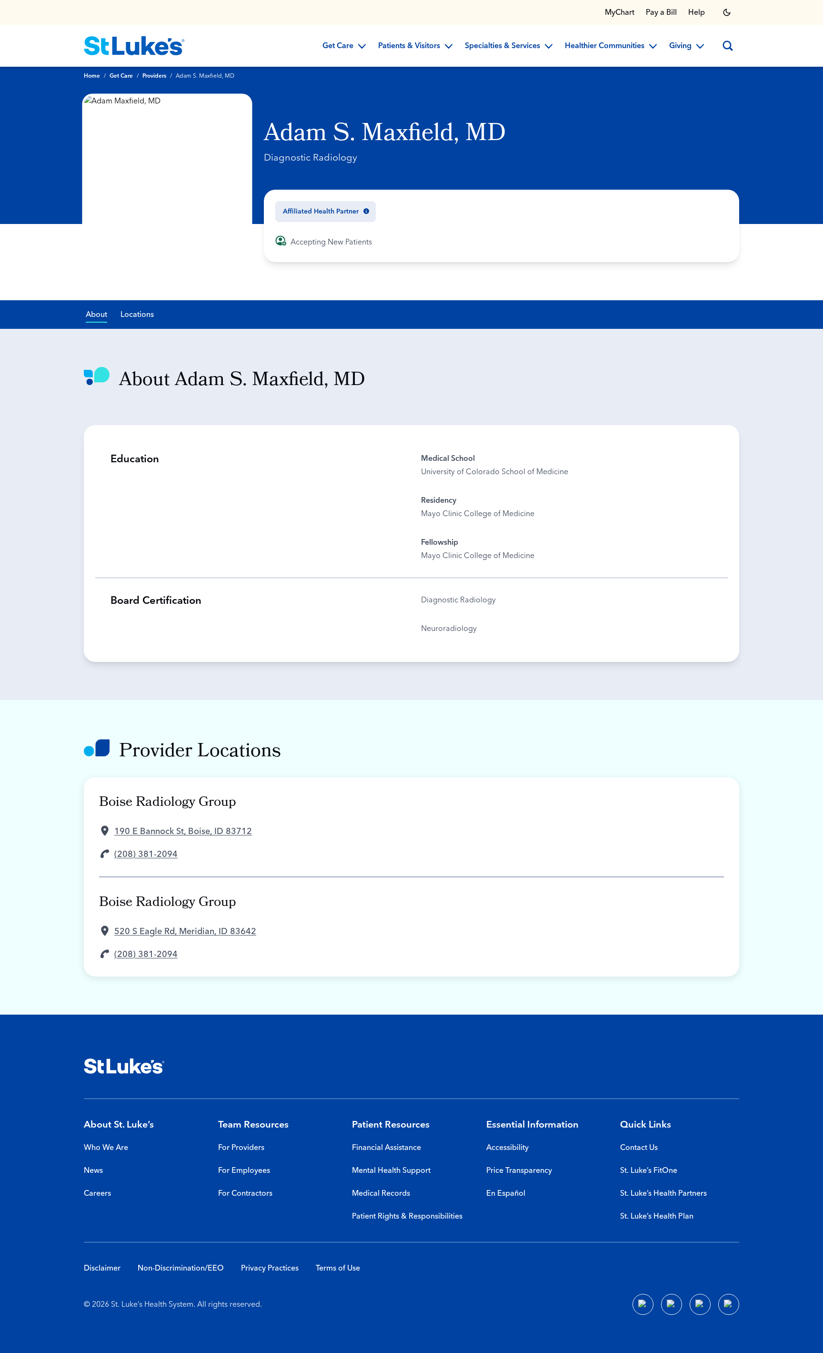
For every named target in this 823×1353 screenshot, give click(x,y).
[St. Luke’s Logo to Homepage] (134, 45)
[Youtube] (700, 1304)
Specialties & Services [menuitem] (502, 46)
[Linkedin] (671, 1304)
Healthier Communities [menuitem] (604, 46)
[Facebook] (642, 1304)
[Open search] (727, 45)
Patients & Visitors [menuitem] (409, 46)
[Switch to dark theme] (726, 12)
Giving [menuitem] (680, 46)
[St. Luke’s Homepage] (124, 1066)
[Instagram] (728, 1304)
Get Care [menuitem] (337, 46)
